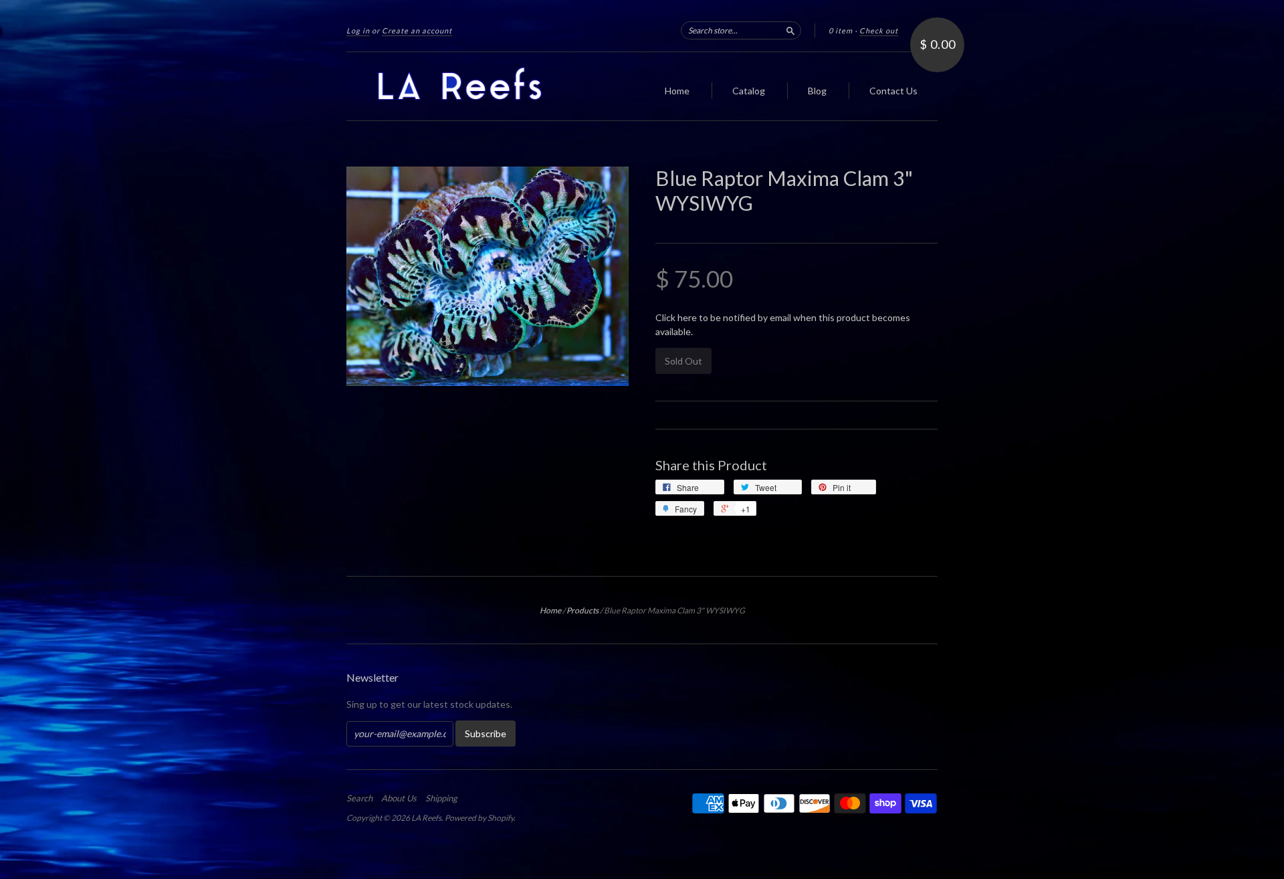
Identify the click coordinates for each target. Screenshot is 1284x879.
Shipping (441, 798)
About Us (399, 798)
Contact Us (893, 90)
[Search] (790, 30)
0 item (841, 30)
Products (582, 610)
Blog (817, 90)
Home (677, 90)
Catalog (748, 90)
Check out (878, 30)
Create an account (417, 30)
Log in (358, 30)
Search (359, 798)
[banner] (469, 86)
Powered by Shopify (479, 818)
